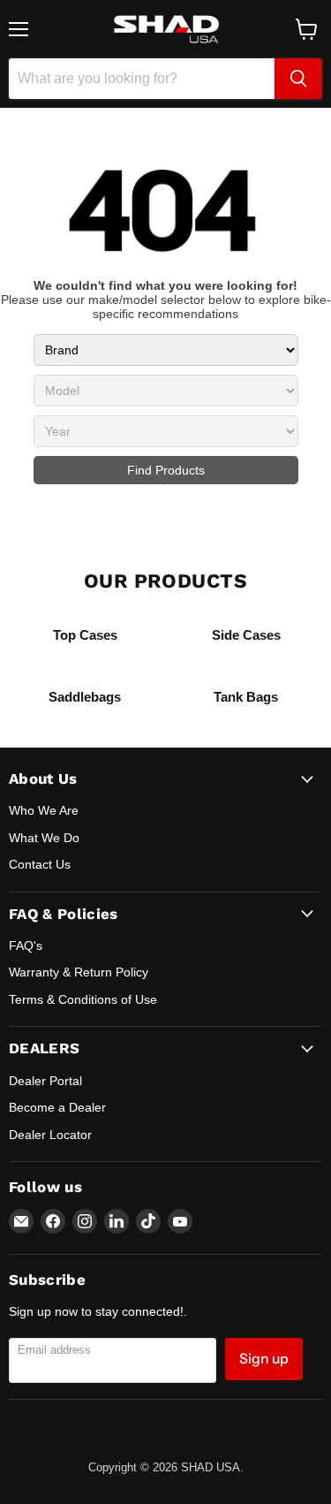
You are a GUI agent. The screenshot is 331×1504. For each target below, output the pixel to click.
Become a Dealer (57, 1107)
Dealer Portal (45, 1081)
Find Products (166, 470)
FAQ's (25, 945)
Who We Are (44, 810)
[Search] (298, 78)
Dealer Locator (50, 1135)
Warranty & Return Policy (78, 972)
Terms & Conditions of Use (83, 999)
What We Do (44, 838)
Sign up (264, 1358)
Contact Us (40, 864)
